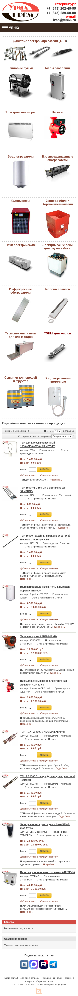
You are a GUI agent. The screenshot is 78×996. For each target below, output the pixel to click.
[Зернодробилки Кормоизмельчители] (57, 209)
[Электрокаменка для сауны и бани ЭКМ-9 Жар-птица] (10, 831)
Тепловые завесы (57, 289)
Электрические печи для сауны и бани (57, 246)
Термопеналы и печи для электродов (20, 335)
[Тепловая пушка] (20, 73)
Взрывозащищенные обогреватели (57, 158)
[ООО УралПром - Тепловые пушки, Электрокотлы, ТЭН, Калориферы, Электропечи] (20, 12)
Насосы (57, 112)
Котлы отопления (57, 68)
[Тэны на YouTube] (43, 961)
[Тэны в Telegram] (53, 961)
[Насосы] (57, 117)
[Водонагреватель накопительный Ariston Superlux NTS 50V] (10, 593)
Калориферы (20, 200)
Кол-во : (24, 469)
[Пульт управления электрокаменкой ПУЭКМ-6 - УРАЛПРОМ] (10, 879)
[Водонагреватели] (20, 161)
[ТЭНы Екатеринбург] (39, 53)
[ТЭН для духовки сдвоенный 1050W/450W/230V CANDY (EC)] (10, 449)
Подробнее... (55, 480)
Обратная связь (44, 981)
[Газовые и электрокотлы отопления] (57, 73)
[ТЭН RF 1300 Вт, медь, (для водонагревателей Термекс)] (10, 783)
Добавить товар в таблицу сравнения (39, 475)
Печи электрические (21, 245)
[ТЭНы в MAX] (34, 961)
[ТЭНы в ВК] (24, 961)
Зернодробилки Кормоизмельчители (57, 202)
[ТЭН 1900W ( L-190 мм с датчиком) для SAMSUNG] (10, 494)
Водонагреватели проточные (58, 379)
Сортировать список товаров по (34, 436)
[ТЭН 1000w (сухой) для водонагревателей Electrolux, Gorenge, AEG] (10, 542)
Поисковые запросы (29, 978)
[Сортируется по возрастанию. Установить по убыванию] (73, 436)
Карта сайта (10, 978)
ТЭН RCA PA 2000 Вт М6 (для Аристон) (43, 732)
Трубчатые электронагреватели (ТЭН (38, 41)
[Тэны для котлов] (57, 342)
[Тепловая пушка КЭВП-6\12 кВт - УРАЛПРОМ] (10, 643)
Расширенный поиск (52, 978)
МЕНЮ (14, 28)
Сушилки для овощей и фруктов (20, 379)
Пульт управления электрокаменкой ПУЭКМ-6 (47, 872)
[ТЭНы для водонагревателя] (15, 53)
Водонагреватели (21, 156)
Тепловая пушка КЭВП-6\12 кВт (38, 636)
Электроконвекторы (20, 112)
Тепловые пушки (20, 68)
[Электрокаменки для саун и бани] (58, 253)
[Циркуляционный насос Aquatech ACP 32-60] (10, 687)
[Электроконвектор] (20, 117)
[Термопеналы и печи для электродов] (20, 341)
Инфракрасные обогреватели (20, 290)
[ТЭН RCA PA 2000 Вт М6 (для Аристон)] (10, 738)
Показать (49, 431)
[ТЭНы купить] (62, 52)
